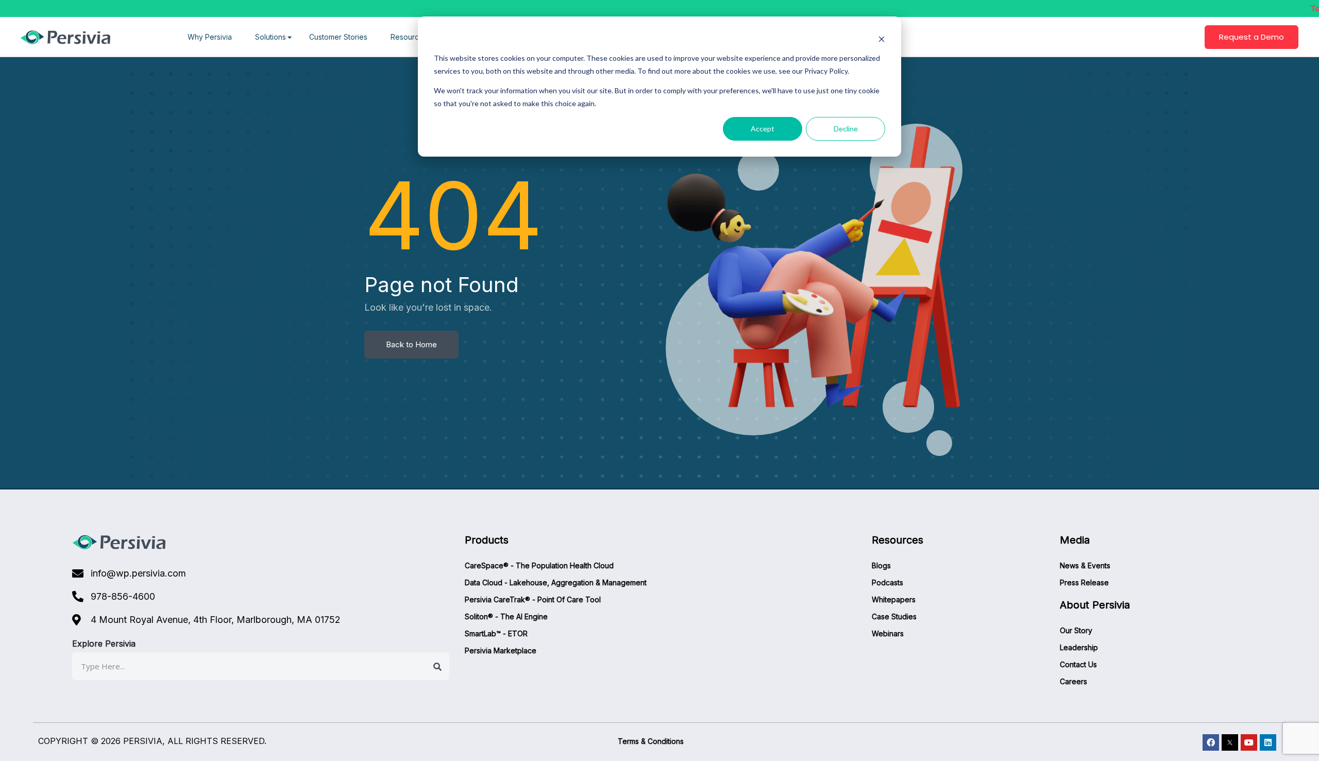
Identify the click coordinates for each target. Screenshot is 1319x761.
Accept (762, 128)
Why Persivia (210, 36)
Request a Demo (1251, 36)
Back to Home (411, 344)
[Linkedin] (1268, 742)
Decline (846, 128)
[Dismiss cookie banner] (881, 38)
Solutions (270, 36)
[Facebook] (1211, 742)
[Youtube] (1249, 742)
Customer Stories (338, 36)
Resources (409, 36)
